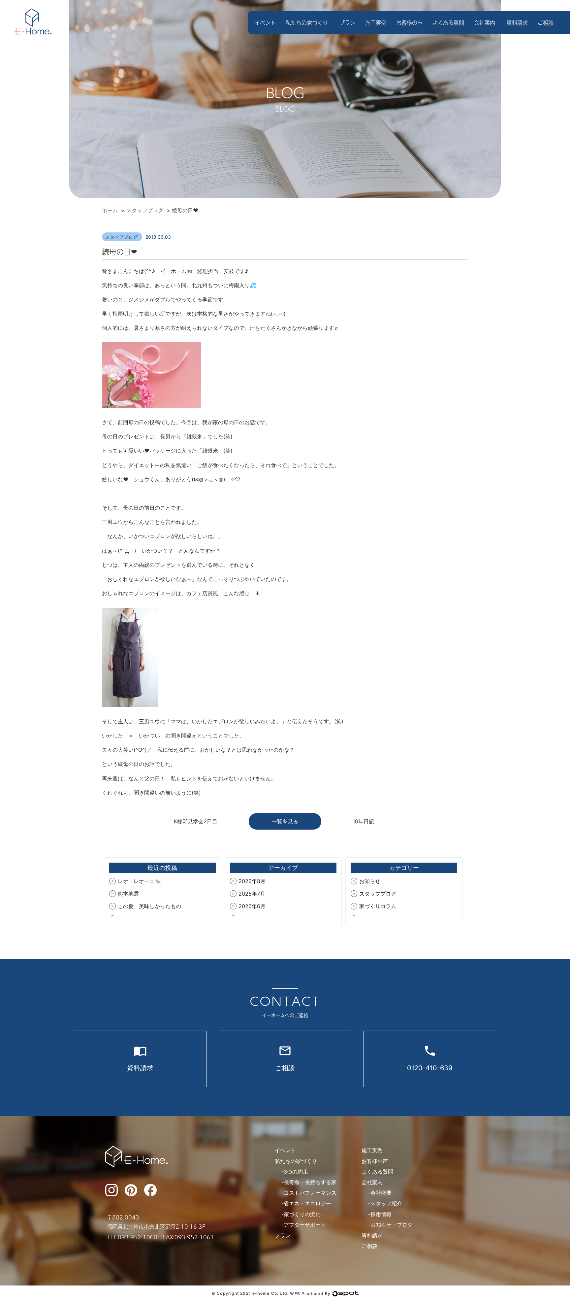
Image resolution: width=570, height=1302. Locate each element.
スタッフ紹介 (386, 1203)
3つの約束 (296, 1171)
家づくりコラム (377, 906)
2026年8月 (252, 881)
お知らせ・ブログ (391, 1224)
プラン (347, 22)
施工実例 (375, 22)
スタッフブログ (122, 237)
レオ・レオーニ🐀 (139, 881)
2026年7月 (251, 893)
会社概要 (381, 1192)
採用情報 (381, 1214)
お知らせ (369, 881)
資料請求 (517, 22)
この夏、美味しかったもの (149, 906)
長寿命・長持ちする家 (310, 1182)
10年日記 (363, 821)
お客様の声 (409, 22)
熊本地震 (128, 893)
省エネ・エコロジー (307, 1203)
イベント (265, 22)
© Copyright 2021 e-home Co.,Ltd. (250, 1293)
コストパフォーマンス (310, 1192)
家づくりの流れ (302, 1214)
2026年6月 (252, 906)
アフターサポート (305, 1224)
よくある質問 (448, 22)
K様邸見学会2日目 (195, 821)
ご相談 (546, 22)
